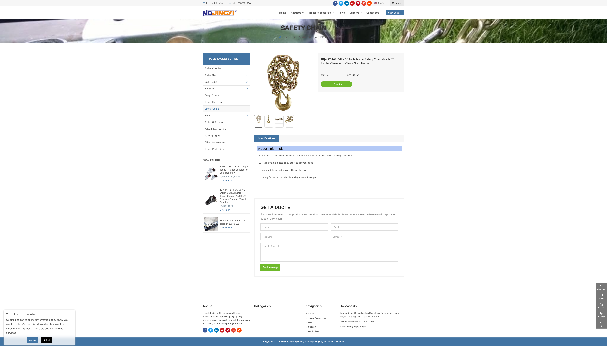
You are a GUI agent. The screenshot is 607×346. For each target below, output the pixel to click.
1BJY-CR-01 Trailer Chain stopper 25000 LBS (232, 222)
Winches (209, 88)
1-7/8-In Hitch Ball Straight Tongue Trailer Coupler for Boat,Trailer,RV (234, 169)
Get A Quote (394, 13)
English (381, 3)
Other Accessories (215, 142)
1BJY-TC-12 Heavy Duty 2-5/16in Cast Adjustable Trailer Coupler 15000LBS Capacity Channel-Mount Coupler (233, 196)
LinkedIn (346, 3)
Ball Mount (211, 81)
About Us (296, 12)
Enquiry (337, 84)
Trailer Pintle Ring (214, 149)
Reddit (369, 3)
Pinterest (358, 3)
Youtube (352, 3)
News (341, 12)
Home (282, 12)
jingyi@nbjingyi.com (216, 3)
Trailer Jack (211, 75)
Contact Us (372, 12)
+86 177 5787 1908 (241, 3)
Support (354, 12)
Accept (32, 340)
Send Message (270, 267)
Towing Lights (212, 135)
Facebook (335, 3)
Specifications (266, 138)
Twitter (341, 3)
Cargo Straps (212, 95)
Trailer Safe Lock (214, 122)
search (398, 3)
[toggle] (247, 68)
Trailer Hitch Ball (214, 102)
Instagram (363, 3)
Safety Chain (212, 108)
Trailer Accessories (320, 12)
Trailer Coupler (213, 68)
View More (225, 181)
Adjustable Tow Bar (215, 129)
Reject (46, 340)
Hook (208, 115)
